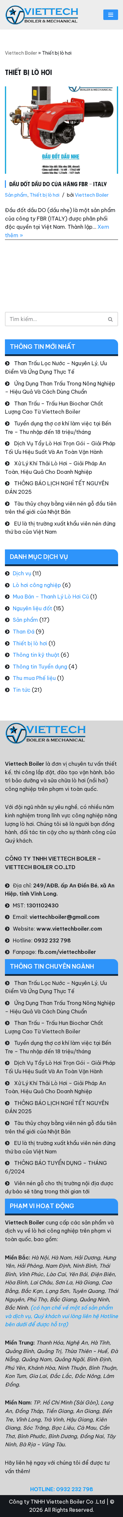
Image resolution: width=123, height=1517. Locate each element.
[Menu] (110, 14)
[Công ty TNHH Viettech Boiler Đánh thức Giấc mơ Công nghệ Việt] (42, 15)
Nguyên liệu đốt (32, 608)
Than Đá (23, 631)
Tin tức (22, 690)
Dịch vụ (22, 573)
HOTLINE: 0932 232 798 (61, 1489)
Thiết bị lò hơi (44, 195)
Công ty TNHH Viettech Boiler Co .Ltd (57, 1501)
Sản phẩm (16, 195)
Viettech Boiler (21, 53)
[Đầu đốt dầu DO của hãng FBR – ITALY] (61, 130)
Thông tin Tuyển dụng (40, 666)
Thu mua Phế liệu (34, 678)
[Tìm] (110, 319)
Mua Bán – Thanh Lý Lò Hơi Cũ (51, 596)
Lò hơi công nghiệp (37, 585)
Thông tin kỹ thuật (36, 654)
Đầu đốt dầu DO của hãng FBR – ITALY (58, 183)
